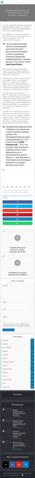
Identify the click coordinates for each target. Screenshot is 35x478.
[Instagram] (6, 464)
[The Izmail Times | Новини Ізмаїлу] (17, 1)
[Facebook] (12, 464)
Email (5, 309)
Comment (5, 285)
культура (23, 196)
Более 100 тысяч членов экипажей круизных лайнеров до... (19, 445)
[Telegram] (26, 464)
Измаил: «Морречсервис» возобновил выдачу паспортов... (19, 412)
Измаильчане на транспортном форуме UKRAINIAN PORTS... (19, 423)
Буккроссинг (15, 196)
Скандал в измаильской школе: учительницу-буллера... (19, 434)
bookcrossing (7, 196)
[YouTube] (19, 464)
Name (5, 302)
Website (5, 317)
